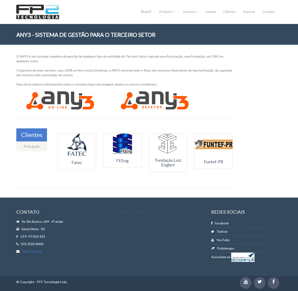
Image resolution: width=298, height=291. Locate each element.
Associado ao (221, 257)
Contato (268, 12)
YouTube (223, 240)
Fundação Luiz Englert (168, 162)
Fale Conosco (32, 251)
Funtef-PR (213, 161)
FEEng (122, 160)
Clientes (229, 12)
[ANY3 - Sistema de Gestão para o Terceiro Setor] (60, 100)
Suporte (249, 12)
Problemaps (225, 248)
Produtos (166, 12)
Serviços (189, 12)
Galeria (211, 12)
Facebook (222, 223)
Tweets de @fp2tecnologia (127, 211)
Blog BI (146, 12)
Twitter (222, 231)
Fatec (76, 162)
